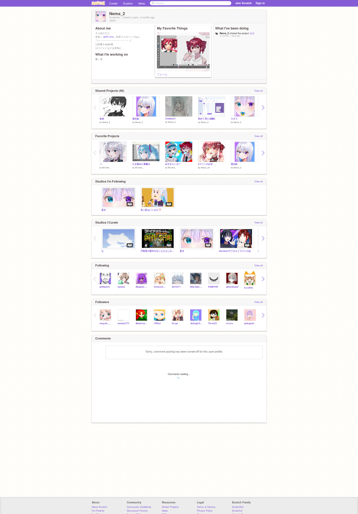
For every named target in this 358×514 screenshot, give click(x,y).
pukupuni (249, 323)
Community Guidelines (139, 507)
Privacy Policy (205, 510)
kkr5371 (176, 286)
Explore (128, 3)
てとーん (162, 74)
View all (258, 90)
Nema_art (205, 167)
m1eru (229, 323)
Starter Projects (170, 507)
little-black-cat (196, 286)
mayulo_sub (106, 323)
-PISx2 (157, 323)
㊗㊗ (252, 33)
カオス (234, 118)
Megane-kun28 (142, 286)
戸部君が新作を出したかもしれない (157, 251)
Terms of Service (206, 507)
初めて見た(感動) (206, 118)
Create (113, 3)
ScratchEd (237, 507)
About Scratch (99, 507)
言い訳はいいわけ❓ (151, 209)
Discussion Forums (137, 510)
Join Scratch (243, 3)
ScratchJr (237, 510)
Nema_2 (106, 122)
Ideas (141, 3)
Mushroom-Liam (142, 323)
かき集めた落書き (141, 164)
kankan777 (123, 323)
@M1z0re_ (109, 36)
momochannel (160, 286)
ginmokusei (232, 286)
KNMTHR (213, 286)
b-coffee (248, 287)
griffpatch (105, 286)
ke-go (175, 323)
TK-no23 (212, 323)
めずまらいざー (173, 164)
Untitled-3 (170, 118)
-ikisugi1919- (196, 323)
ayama (121, 286)
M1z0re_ (106, 167)
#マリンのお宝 (205, 164)
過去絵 (135, 118)
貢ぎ (103, 209)
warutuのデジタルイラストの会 (235, 251)
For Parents (98, 510)
